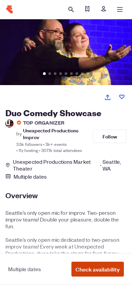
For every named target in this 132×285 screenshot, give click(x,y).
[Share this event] (107, 97)
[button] (97, 269)
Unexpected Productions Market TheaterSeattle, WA (67, 165)
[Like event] (122, 97)
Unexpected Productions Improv (51, 133)
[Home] (9, 9)
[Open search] (71, 9)
